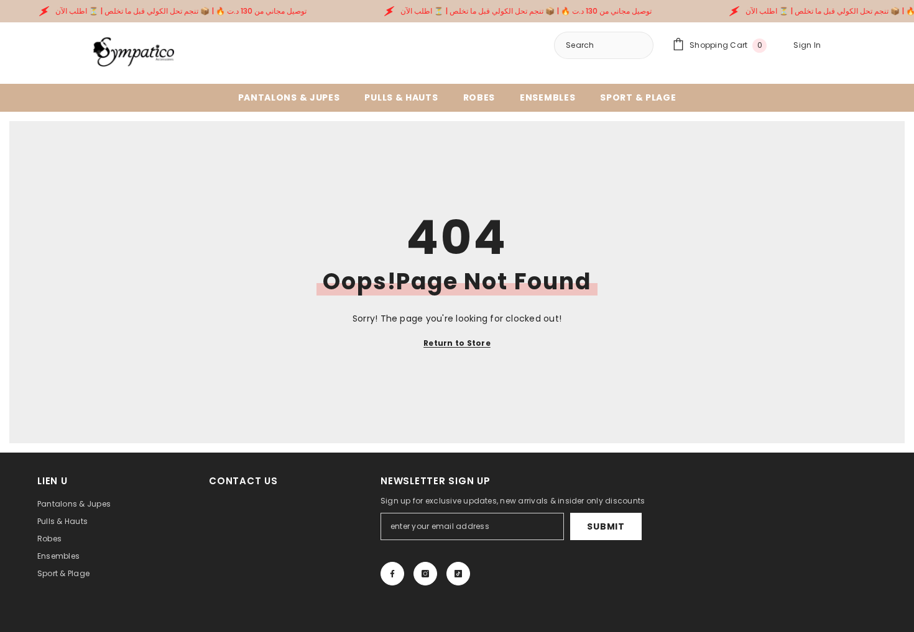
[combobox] (635, 45)
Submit (605, 526)
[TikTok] (458, 573)
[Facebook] (392, 573)
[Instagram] (425, 573)
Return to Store (457, 343)
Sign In (807, 45)
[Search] (603, 45)
